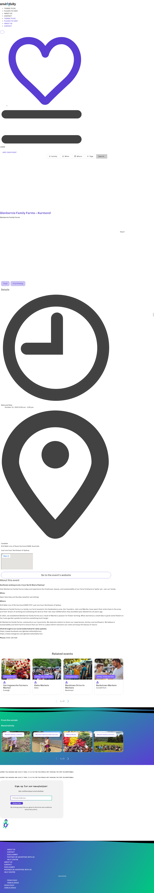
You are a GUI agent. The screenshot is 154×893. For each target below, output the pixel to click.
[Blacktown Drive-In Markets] (77, 677)
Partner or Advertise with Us (20, 857)
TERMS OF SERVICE (13, 882)
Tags (91, 156)
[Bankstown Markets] (108, 677)
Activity (54, 156)
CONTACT (8, 16)
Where (79, 156)
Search (101, 156)
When (67, 156)
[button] (62, 223)
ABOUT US (8, 13)
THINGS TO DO (10, 8)
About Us (11, 850)
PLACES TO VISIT (11, 11)
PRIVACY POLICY (12, 880)
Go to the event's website (56, 575)
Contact (11, 852)
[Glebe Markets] (46, 677)
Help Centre (12, 860)
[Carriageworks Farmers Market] (15, 677)
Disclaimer (12, 855)
